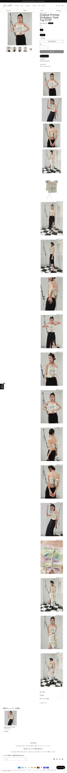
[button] (22, 5)
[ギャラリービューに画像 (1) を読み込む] (8, 49)
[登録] (25, 759)
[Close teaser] (4, 383)
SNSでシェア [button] (44, 702)
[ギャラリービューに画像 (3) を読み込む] (19, 49)
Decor (43, 35)
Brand (25, 10)
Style (42, 10)
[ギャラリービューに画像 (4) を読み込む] (25, 49)
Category (58, 10)
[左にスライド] (4, 49)
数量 (41, 44)
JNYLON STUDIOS (43, 12)
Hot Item (8, 10)
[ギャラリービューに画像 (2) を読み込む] (14, 49)
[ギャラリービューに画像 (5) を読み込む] (30, 49)
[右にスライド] (35, 49)
